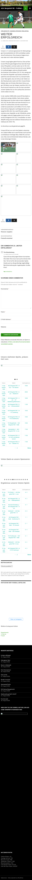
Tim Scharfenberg (9, 252)
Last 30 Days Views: (6, 864)
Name (3, 312)
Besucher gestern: (6, 863)
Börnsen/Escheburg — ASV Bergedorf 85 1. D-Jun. (14, 506)
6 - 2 (26, 542)
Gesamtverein (5, 632)
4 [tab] (10, 479)
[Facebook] (8, 47)
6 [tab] (14, 479)
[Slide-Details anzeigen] (16, 371)
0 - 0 (26, 511)
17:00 (26, 429)
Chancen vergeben (7, 230)
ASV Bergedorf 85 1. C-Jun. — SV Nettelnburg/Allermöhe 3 (14, 399)
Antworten (8, 271)
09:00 (26, 392)
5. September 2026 (4, 393)
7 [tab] (17, 479)
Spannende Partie (6, 684)
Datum (3, 383)
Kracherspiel (4, 699)
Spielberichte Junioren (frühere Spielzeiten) (15, 31)
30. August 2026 (4, 494)
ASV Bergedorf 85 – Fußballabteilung (12, 8)
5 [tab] (12, 479)
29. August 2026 (4, 519)
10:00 (26, 398)
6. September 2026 (4, 437)
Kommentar (5, 289)
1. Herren (3, 634)
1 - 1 (26, 517)
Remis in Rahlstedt (6, 665)
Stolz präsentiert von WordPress (15, 877)
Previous (3, 370)
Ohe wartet (4, 674)
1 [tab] (14, 379)
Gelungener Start (5, 660)
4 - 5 (26, 492)
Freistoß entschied (6, 237)
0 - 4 (26, 529)
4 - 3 (26, 548)
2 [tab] (17, 379)
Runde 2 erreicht (5, 679)
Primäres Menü (30, 8)
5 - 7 (26, 504)
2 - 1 (26, 523)
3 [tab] (8, 479)
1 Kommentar (24, 40)
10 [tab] (23, 479)
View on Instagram (16, 619)
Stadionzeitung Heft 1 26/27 (8, 694)
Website (3, 327)
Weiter (29, 448)
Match (13, 383)
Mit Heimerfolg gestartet (8, 689)
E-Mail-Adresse (6, 319)
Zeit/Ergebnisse (26, 383)
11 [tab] (25, 479)
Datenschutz (4, 877)
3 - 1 (26, 536)
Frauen (3, 635)
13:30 (26, 410)
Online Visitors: (5, 856)
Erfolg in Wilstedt (6, 655)
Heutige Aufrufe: (5, 858)
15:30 (26, 417)
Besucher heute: (5, 859)
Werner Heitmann (14, 40)
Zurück (3, 448)
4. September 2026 (4, 387)
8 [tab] (19, 479)
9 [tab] (21, 479)
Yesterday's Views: (6, 861)
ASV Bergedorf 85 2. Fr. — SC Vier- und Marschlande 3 (14, 437)
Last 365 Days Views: (7, 866)
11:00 (26, 404)
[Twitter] (14, 47)
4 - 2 (26, 498)
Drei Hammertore (6, 670)
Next (29, 370)
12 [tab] (27, 479)
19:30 (26, 385)
